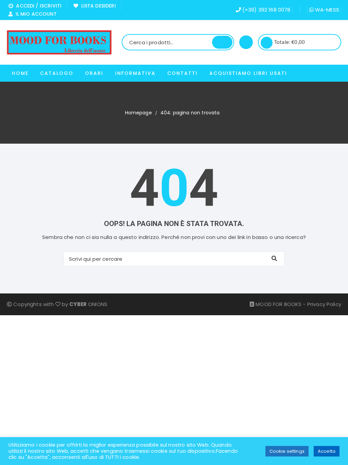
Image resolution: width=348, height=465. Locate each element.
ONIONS (88, 304)
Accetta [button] (326, 451)
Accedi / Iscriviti (37, 5)
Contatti (182, 73)
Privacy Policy (324, 304)
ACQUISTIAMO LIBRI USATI (248, 73)
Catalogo (56, 73)
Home (20, 73)
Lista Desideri (97, 5)
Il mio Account (34, 14)
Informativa (135, 73)
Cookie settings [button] (286, 451)
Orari (94, 73)
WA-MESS (326, 9)
